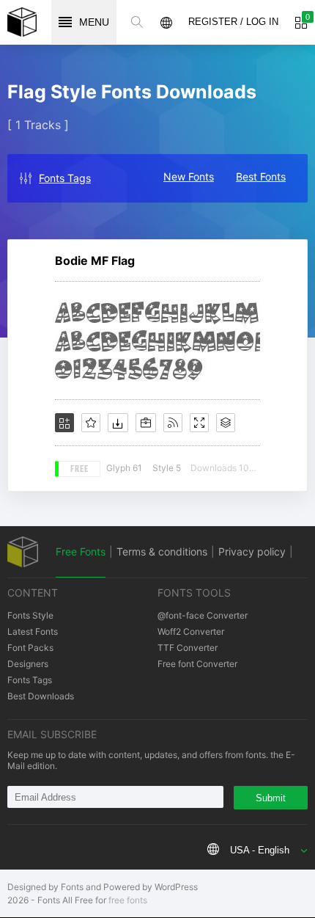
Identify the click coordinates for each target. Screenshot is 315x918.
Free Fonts (80, 551)
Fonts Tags (65, 178)
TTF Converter (188, 647)
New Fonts (188, 176)
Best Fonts (261, 176)
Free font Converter (197, 663)
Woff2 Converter (191, 631)
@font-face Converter (203, 615)
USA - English (259, 850)
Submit (271, 798)
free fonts (127, 900)
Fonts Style (30, 615)
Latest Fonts (32, 631)
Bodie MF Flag (95, 260)
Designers (27, 663)
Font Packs (30, 647)
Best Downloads (40, 696)
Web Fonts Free (22, 22)
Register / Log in (233, 21)
